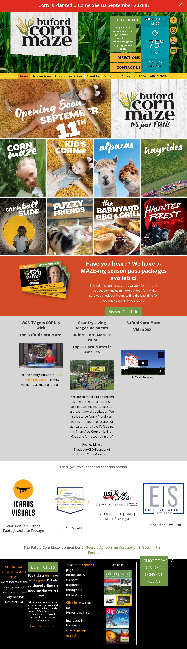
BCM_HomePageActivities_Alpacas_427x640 (117, 168)
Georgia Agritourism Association (112, 547)
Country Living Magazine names (92, 325)
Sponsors (128, 76)
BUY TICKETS (43, 567)
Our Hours (110, 76)
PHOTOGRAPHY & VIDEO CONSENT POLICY (156, 571)
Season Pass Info (123, 311)
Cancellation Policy (43, 626)
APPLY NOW (158, 76)
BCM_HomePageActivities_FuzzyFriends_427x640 (70, 226)
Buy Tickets (128, 19)
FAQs (142, 76)
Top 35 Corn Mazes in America (92, 349)
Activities (76, 76)
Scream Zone (41, 76)
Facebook (87, 565)
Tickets (60, 76)
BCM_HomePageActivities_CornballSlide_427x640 (23, 226)
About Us (93, 76)
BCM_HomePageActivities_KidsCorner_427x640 (70, 168)
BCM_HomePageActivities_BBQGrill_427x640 (117, 226)
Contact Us (129, 67)
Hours (120, 295)
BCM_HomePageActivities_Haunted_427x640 (164, 226)
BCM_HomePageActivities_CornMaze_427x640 (23, 168)
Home (24, 76)
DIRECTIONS (128, 57)
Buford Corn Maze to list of (92, 337)
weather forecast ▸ (155, 66)
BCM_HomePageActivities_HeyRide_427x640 (164, 168)
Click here (73, 602)
